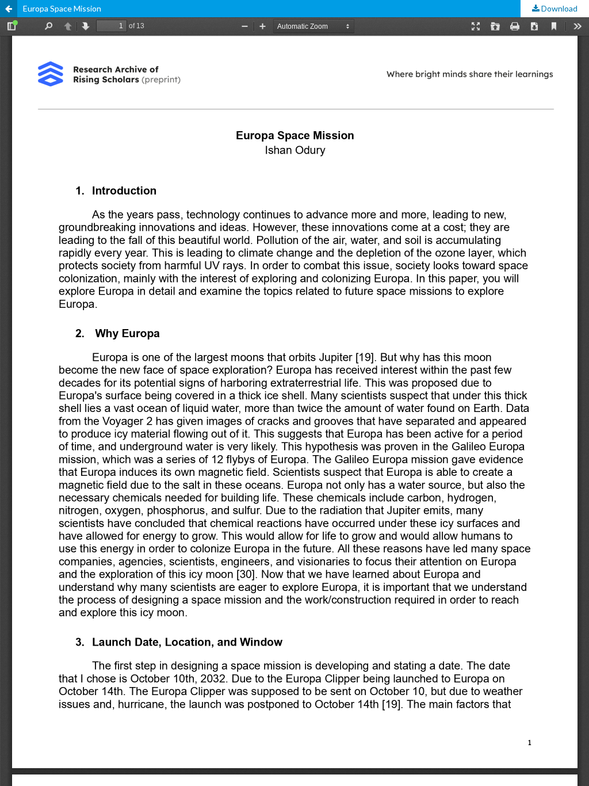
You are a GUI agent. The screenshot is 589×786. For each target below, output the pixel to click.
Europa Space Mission (62, 8)
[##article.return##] (8, 8)
